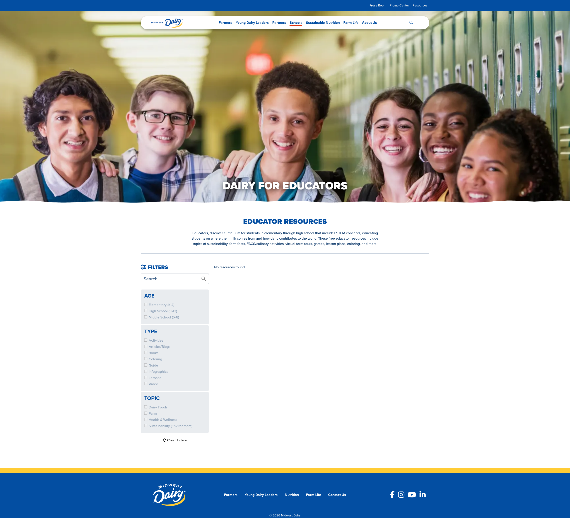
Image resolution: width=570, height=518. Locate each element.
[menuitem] (378, 5)
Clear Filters (176, 440)
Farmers (225, 22)
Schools (296, 22)
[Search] (411, 23)
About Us (369, 22)
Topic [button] (152, 398)
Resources (420, 5)
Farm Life (350, 22)
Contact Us (337, 494)
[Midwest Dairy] (167, 23)
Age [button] (149, 296)
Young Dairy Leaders (252, 22)
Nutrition (292, 494)
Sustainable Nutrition (323, 22)
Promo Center (399, 5)
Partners (279, 22)
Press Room (377, 5)
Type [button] (150, 331)
